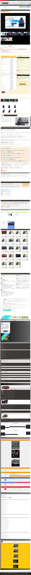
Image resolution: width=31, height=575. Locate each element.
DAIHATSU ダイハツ (4, 357)
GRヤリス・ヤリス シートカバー (8, 413)
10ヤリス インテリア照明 (4, 535)
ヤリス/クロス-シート (4, 374)
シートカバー (3, 375)
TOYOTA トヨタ (4, 351)
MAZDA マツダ (4, 354)
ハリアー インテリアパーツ (4, 525)
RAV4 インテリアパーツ (4, 530)
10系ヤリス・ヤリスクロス (14, 389)
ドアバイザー (3, 367)
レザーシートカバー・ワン (18, 265)
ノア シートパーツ (3, 506)
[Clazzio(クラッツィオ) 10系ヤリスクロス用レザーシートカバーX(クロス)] (3, 112)
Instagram (15, 482)
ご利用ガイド (3, 344)
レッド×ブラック (19, 68)
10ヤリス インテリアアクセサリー (5, 537)
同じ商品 (2, 205)
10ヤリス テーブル (3, 534)
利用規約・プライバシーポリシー (6, 346)
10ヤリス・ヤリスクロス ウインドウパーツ (9, 394)
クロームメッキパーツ (4, 365)
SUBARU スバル (4, 355)
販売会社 (3, 347)
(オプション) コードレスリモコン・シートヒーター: (23, 70)
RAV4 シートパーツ (3, 512)
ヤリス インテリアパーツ (4, 528)
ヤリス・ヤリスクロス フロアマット (8, 419)
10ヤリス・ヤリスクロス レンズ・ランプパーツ (9, 395)
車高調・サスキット (4, 381)
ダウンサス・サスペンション (5, 380)
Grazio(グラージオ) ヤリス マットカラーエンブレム (15, 548)
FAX (17, 300)
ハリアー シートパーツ (4, 507)
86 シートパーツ (3, 500)
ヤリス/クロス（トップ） (5, 360)
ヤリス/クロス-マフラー (4, 378)
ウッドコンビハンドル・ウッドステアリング (7, 377)
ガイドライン (3, 345)
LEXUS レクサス (4, 350)
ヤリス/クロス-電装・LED (5, 371)
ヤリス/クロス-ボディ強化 (5, 382)
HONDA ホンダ (4, 353)
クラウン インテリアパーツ (4, 523)
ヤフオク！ (15, 472)
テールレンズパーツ (4, 369)
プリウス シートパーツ (4, 508)
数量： (17, 83)
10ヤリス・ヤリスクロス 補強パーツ (8, 408)
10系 (9, 176)
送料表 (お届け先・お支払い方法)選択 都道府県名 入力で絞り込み (21, 79)
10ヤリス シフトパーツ (4, 536)
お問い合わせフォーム (10, 300)
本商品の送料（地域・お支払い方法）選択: (23, 77)
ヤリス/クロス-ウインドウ (5, 366)
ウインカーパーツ (4, 370)
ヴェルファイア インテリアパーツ (5, 520)
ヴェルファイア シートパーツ (5, 502)
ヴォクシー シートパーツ (4, 503)
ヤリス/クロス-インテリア (5, 372)
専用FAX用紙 (10, 306)
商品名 (21, 3)
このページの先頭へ (28, 571)
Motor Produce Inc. (21, 574)
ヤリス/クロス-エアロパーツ (5, 361)
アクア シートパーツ (4, 501)
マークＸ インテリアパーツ (4, 527)
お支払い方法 (12, 288)
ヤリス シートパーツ (4, 510)
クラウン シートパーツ (4, 505)
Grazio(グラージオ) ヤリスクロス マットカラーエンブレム (15, 543)
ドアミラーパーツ (4, 364)
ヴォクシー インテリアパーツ (5, 521)
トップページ (3, 343)
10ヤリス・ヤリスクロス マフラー (8, 407)
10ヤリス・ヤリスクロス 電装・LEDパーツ (9, 396)
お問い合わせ (3, 348)
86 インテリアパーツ (4, 518)
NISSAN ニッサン (4, 352)
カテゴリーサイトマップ (4, 420)
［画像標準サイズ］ (3, 11)
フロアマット (3, 373)
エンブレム (3, 363)
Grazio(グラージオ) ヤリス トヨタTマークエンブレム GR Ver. (15, 564)
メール (14, 300)
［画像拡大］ (7, 11)
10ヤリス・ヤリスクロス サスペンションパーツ (9, 406)
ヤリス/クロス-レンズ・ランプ (5, 368)
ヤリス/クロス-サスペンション (5, 379)
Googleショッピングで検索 (4, 207)
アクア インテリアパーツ (4, 519)
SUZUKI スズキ (4, 356)
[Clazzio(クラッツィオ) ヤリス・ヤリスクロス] (4, 222)
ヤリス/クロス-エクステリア (5, 362)
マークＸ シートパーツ (4, 509)
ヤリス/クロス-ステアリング (5, 376)
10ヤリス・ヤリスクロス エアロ (8, 390)
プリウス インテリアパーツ (4, 526)
